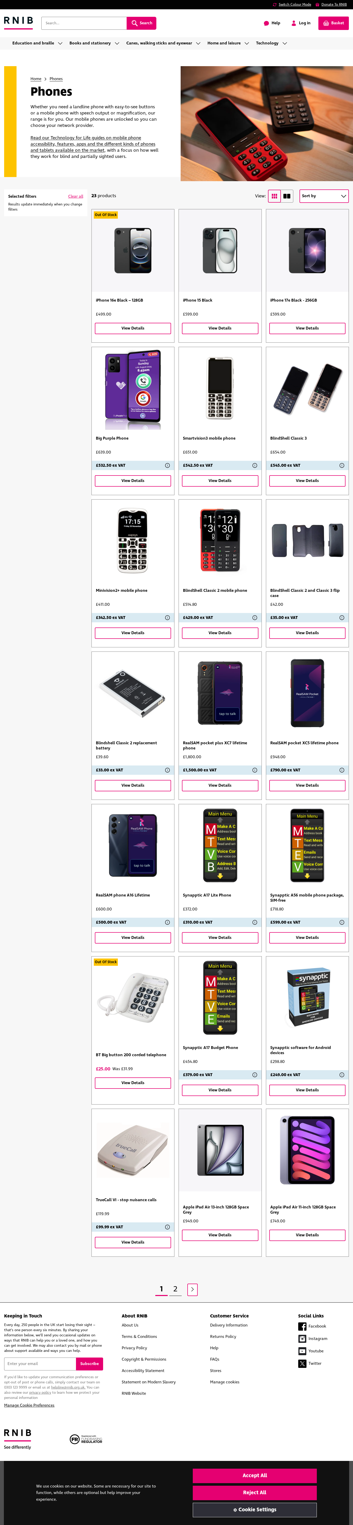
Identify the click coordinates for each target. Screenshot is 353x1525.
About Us (130, 1325)
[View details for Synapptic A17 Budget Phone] (220, 997)
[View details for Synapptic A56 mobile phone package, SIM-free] (307, 845)
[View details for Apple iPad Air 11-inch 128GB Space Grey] (307, 1150)
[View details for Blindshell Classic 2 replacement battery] (133, 693)
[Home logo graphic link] (18, 23)
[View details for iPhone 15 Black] (220, 250)
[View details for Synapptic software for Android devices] (307, 997)
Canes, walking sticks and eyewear (159, 43)
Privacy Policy (134, 1348)
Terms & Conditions (139, 1336)
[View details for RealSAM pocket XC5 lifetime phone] (307, 693)
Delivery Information (229, 1325)
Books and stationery (90, 43)
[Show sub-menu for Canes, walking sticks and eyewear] (199, 43)
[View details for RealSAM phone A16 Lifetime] (133, 845)
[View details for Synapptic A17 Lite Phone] (220, 845)
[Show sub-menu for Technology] (286, 43)
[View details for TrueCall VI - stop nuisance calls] (133, 1150)
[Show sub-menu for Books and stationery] (118, 43)
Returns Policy (223, 1336)
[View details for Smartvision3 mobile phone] (220, 388)
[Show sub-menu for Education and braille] (61, 43)
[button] (75, 197)
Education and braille (33, 43)
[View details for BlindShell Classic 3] (307, 388)
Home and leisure (224, 43)
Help (214, 1348)
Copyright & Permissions (144, 1359)
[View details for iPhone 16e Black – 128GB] (133, 250)
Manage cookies (225, 1382)
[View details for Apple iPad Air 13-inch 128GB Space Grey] (220, 1150)
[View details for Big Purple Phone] (133, 388)
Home (35, 79)
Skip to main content (27, 7)
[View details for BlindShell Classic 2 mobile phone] (220, 541)
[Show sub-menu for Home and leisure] (248, 43)
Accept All (255, 1475)
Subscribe (89, 1364)
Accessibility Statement (143, 1371)
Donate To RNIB (334, 4)
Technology (267, 43)
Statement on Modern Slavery (149, 1382)
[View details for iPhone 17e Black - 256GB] (307, 250)
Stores (215, 1371)
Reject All (254, 1492)
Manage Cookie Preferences (29, 1405)
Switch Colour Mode (295, 4)
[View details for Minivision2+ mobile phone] (133, 541)
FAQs (214, 1359)
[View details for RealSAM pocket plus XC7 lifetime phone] (220, 693)
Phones (56, 79)
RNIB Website (134, 1393)
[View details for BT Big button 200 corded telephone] (133, 997)
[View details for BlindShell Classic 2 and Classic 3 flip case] (307, 541)
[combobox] (84, 23)
